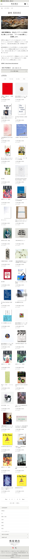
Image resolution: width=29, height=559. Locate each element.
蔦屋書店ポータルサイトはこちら (14, 544)
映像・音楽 (3, 516)
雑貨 (2, 522)
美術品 (2, 510)
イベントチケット (5, 531)
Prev (6, 499)
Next (23, 499)
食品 (2, 528)
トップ (2, 8)
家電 (2, 525)
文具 (2, 519)
